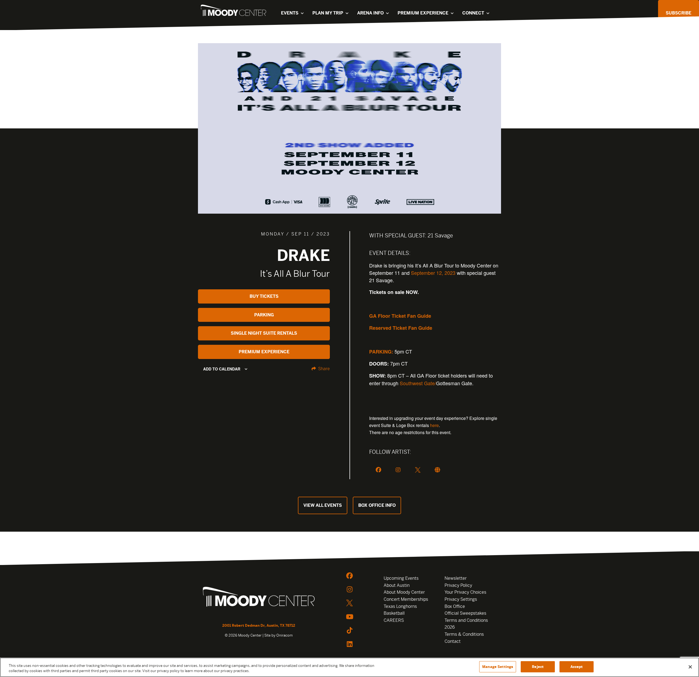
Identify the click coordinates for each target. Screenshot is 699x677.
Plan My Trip (327, 13)
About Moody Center (404, 592)
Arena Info (370, 13)
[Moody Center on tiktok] (349, 630)
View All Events (322, 505)
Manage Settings (497, 667)
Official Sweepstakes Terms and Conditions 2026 (466, 620)
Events (289, 13)
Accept (576, 667)
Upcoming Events (401, 578)
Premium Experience (423, 13)
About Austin (397, 585)
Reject (538, 667)
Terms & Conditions (464, 634)
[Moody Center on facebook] (349, 575)
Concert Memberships (406, 599)
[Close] (690, 667)
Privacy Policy (458, 585)
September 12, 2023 (433, 272)
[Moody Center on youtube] (349, 616)
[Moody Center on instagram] (349, 589)
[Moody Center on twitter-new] (349, 603)
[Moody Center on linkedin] (349, 644)
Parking (264, 314)
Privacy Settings (461, 599)
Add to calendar (221, 369)
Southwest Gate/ (418, 383)
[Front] (258, 597)
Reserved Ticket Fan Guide (400, 327)
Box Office (455, 606)
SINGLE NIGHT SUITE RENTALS (264, 333)
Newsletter (456, 578)
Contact (453, 641)
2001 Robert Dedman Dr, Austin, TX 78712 (258, 625)
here (434, 425)
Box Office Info (377, 505)
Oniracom (284, 635)
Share (323, 368)
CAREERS (394, 620)
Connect (473, 13)
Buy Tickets (264, 296)
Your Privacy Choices (465, 592)
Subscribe (678, 13)
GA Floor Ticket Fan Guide (400, 315)
